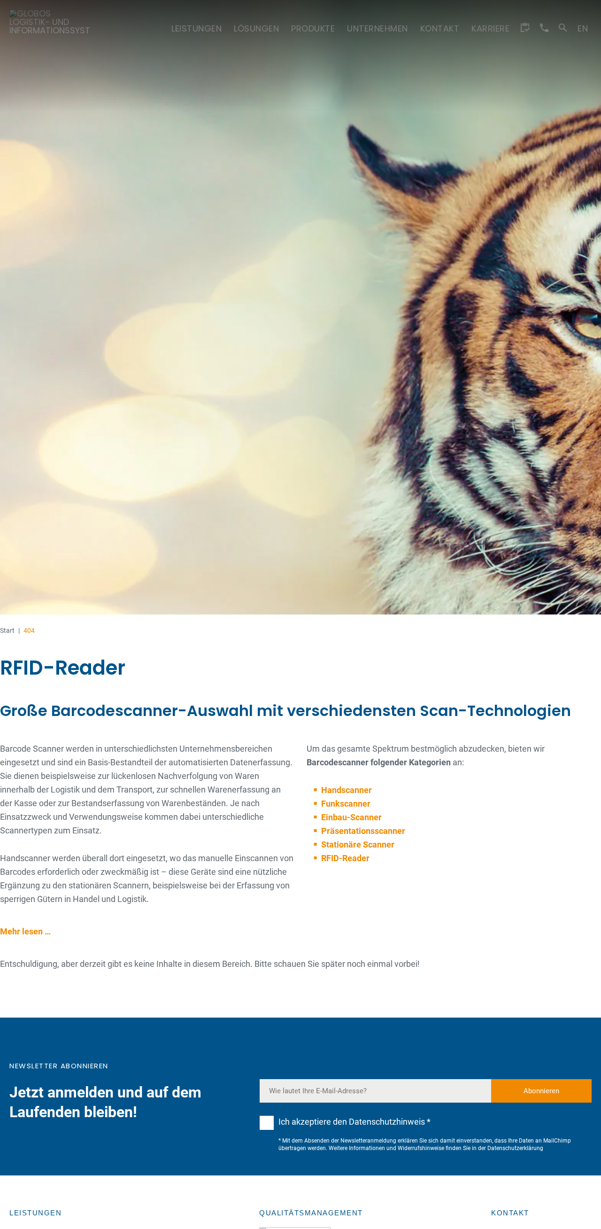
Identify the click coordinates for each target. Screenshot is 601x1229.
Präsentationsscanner (363, 831)
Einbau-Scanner (351, 817)
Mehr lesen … (25, 931)
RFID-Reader (345, 858)
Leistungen (35, 1213)
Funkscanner (345, 804)
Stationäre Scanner (357, 844)
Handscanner (346, 790)
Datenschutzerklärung (515, 1148)
